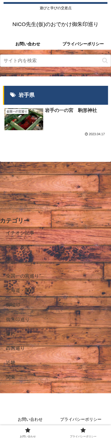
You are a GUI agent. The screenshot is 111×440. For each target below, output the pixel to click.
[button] (105, 60)
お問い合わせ (30, 419)
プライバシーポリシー (81, 419)
